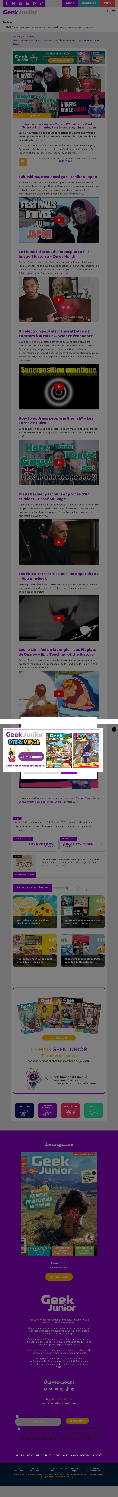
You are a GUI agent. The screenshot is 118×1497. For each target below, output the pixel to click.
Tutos (56, 1455)
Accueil (20, 1455)
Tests (48, 1455)
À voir (74, 1455)
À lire (66, 1455)
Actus (30, 1455)
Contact (97, 1455)
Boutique (85, 1455)
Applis (39, 1455)
